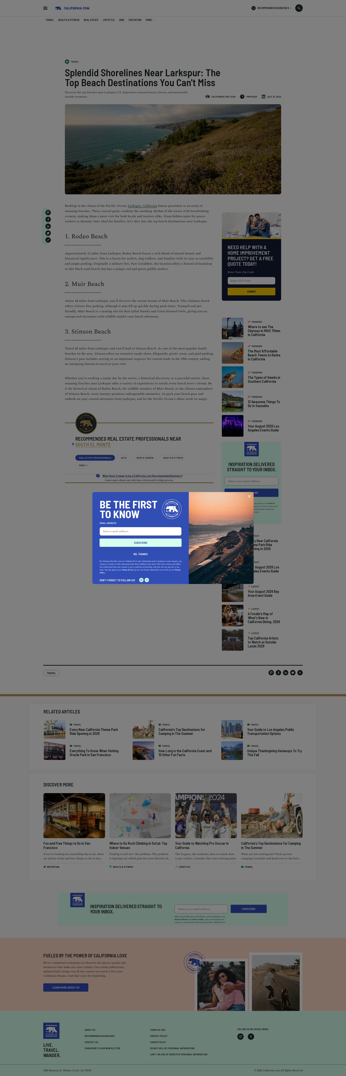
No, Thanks (141, 554)
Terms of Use (127, 569)
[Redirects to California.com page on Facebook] (147, 580)
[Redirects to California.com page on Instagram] (141, 580)
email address (108, 523)
